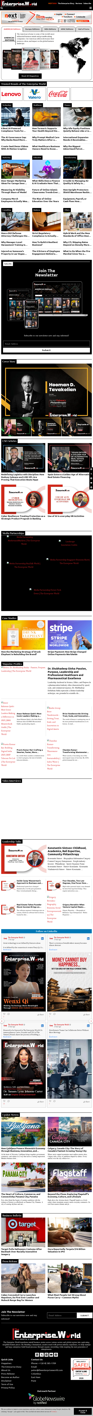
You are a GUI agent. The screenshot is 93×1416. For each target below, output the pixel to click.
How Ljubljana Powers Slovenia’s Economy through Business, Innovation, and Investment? (23, 1149)
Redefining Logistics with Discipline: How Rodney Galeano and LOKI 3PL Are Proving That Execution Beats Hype (22, 477)
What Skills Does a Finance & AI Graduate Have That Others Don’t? (46, 182)
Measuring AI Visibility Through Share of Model (14, 191)
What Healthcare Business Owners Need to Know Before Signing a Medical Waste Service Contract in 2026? (46, 147)
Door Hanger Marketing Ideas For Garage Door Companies (13, 182)
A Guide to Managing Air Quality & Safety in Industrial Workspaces (76, 182)
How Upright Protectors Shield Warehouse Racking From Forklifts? (77, 191)
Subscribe (87, 3)
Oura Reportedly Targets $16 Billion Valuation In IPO (66, 1250)
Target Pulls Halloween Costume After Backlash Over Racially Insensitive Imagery (21, 1252)
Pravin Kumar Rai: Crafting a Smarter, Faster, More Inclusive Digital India (30, 751)
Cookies (54, 1411)
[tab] (12, 29)
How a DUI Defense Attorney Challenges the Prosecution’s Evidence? (14, 234)
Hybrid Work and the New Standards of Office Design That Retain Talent (77, 234)
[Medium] (91, 478)
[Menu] (90, 8)
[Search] (2, 8)
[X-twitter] (91, 474)
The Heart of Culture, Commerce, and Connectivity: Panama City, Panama (20, 1195)
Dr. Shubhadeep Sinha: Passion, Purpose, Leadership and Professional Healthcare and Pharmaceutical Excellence (67, 673)
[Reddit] (91, 487)
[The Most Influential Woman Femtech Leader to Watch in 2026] (26, 59)
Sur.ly (85, 1374)
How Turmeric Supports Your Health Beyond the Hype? (44, 129)
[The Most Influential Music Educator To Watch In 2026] (49, 59)
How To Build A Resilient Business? (45, 243)
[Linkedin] (91, 469)
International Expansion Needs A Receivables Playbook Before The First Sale (77, 138)
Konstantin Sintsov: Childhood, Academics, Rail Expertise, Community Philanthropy (67, 851)
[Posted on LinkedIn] (42, 938)
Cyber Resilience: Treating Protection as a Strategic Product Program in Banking (23, 517)
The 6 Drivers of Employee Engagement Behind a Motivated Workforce (46, 252)
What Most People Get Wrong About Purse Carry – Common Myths (67, 1296)
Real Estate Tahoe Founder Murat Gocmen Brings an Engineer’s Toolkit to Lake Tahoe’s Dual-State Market (29, 905)
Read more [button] (7, 950)
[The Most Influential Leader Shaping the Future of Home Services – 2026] (8, 59)
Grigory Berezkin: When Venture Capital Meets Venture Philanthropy (73, 905)
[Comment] (8, 1016)
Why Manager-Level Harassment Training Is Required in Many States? (14, 243)
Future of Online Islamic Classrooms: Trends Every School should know (45, 191)
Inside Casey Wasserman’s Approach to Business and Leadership (29, 881)
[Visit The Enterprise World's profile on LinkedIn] (5, 939)
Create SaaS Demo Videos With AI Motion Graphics (14, 147)
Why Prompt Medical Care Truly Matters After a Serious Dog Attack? (45, 138)
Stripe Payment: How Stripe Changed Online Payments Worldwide (67, 653)
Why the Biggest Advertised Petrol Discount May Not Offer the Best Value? (75, 147)
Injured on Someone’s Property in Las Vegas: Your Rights (13, 252)
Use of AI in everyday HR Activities (66, 516)
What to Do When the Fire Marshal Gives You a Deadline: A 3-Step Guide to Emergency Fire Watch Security (76, 252)
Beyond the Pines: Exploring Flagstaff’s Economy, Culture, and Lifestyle (68, 1195)
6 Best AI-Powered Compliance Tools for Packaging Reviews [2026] (14, 129)
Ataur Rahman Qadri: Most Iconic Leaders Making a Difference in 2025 (29, 714)
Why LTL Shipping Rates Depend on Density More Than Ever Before (76, 243)
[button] (2, 1021)
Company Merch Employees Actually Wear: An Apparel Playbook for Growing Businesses (15, 200)
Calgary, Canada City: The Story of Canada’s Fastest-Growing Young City (67, 1149)
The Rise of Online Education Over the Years (45, 200)
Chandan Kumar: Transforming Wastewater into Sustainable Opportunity (76, 751)
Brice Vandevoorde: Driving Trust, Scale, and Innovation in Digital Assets (76, 714)
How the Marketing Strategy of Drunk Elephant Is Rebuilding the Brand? (21, 653)
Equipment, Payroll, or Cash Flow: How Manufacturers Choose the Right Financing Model (77, 200)
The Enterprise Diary (66, 3)
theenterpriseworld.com (81, 1368)
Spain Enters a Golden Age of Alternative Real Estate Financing (69, 475)
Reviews (79, 3)
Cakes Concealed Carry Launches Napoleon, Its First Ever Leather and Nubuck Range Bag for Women (20, 1297)
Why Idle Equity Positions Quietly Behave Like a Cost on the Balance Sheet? (77, 129)
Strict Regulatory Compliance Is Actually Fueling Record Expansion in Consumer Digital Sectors (45, 234)
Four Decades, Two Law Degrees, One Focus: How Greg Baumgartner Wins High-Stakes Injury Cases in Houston (76, 881)
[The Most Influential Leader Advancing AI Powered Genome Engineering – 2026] (16, 59)
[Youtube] (91, 483)
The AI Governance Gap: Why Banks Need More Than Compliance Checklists (13, 138)
